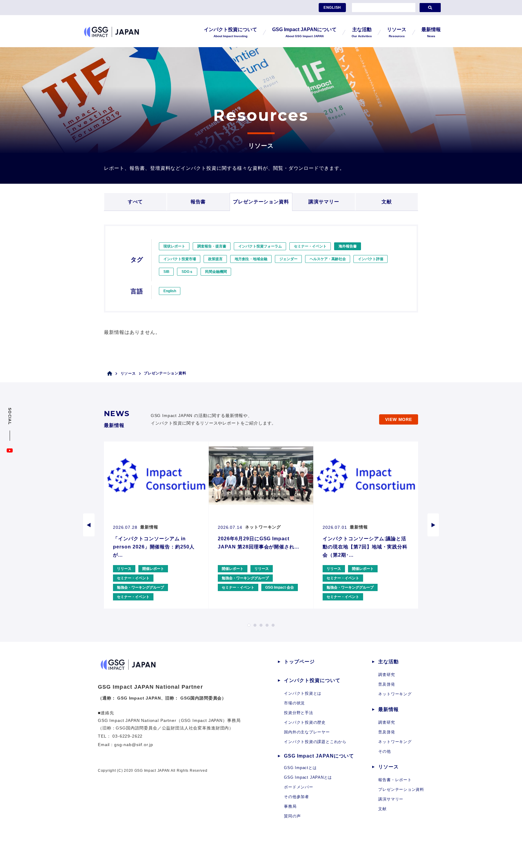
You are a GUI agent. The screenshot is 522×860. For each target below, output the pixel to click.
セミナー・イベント (310, 246)
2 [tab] (254, 625)
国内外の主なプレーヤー (307, 732)
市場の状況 (294, 703)
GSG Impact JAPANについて (319, 755)
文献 (387, 201)
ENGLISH (332, 7)
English (169, 291)
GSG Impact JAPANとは (308, 777)
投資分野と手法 (298, 712)
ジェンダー (288, 259)
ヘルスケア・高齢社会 (328, 259)
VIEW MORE (398, 419)
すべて (135, 201)
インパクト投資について (312, 680)
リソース (128, 373)
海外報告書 (348, 246)
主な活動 (388, 661)
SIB (166, 272)
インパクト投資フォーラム (260, 246)
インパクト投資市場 (179, 259)
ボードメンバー (298, 787)
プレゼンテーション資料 (261, 201)
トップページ (299, 661)
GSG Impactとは (300, 767)
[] (430, 7)
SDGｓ (187, 272)
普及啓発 (386, 684)
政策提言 (215, 259)
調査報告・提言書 (211, 246)
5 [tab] (273, 625)
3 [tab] (261, 625)
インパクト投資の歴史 (305, 722)
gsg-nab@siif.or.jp (133, 744)
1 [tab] (248, 625)
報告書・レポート (394, 780)
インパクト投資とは (302, 693)
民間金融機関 (216, 272)
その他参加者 (296, 796)
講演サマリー (323, 201)
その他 (384, 751)
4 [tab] (267, 625)
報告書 (198, 201)
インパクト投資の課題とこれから (315, 741)
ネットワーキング (394, 694)
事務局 (290, 806)
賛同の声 (292, 816)
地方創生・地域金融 (251, 259)
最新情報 (388, 709)
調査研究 (386, 674)
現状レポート (174, 246)
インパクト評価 (370, 259)
